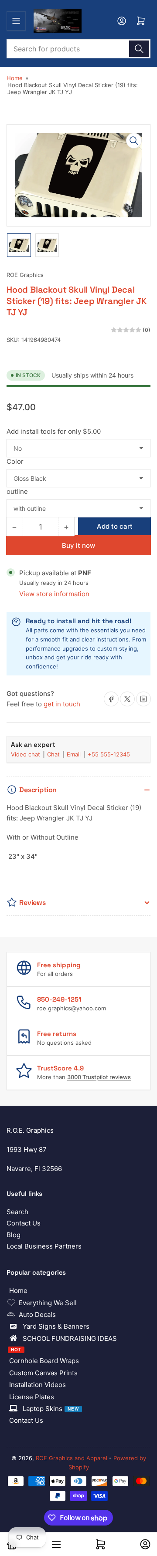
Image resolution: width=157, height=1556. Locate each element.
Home (15, 77)
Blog (13, 1235)
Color (15, 461)
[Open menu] (16, 20)
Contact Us (24, 1223)
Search (17, 1212)
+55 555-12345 (109, 754)
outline (17, 491)
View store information (54, 594)
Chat (54, 754)
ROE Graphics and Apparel (71, 1458)
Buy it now (78, 545)
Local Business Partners (44, 1246)
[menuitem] (78, 1290)
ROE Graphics (25, 274)
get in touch (62, 704)
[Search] (139, 49)
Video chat (26, 754)
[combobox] (78, 48)
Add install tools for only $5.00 (54, 431)
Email (74, 754)
